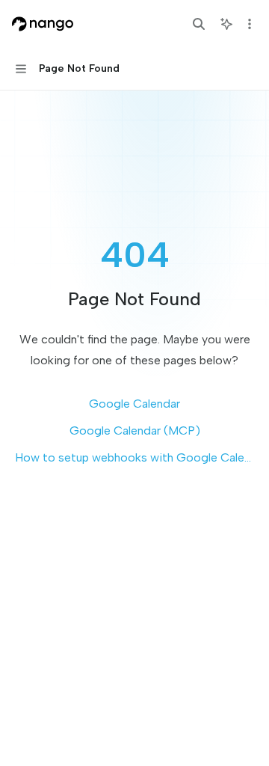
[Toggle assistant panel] (226, 24)
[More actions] (249, 23)
